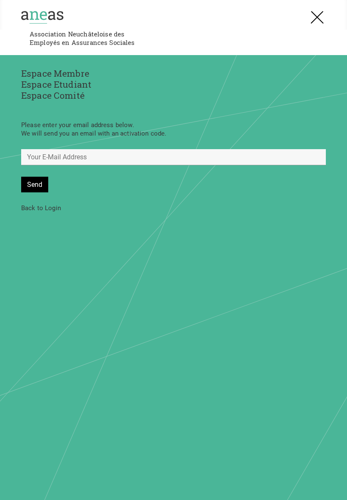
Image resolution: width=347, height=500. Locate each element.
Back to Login (41, 208)
